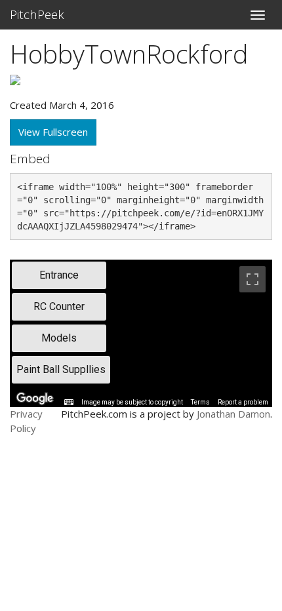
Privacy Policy (26, 420)
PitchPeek (37, 14)
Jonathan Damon (233, 413)
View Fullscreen (53, 131)
